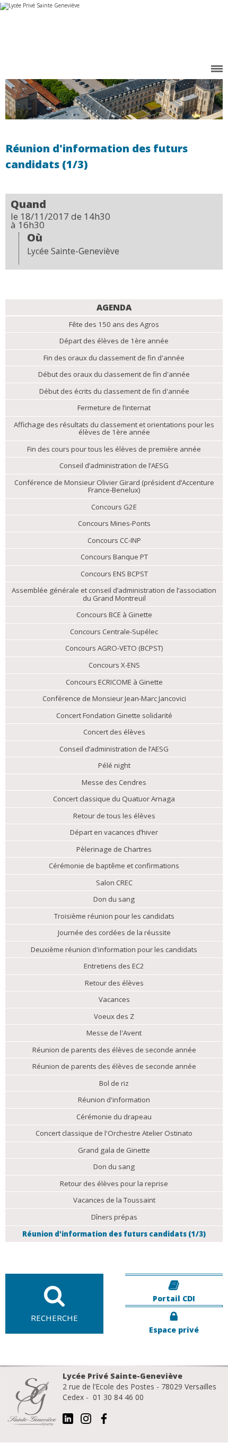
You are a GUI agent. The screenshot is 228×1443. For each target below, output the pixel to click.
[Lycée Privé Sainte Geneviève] (114, 32)
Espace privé (174, 1330)
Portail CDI (174, 1298)
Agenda (114, 307)
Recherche (54, 1317)
